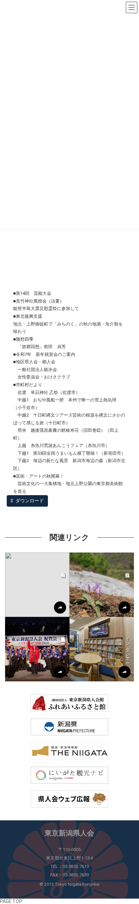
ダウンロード (29, 500)
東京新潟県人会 (69, 833)
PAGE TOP (11, 901)
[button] (37, 585)
